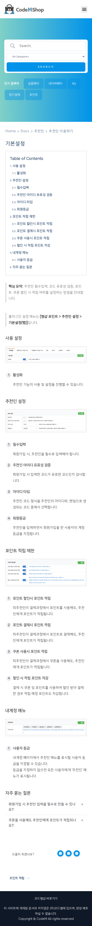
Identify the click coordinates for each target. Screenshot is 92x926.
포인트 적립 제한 (24, 216)
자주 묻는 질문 (22, 267)
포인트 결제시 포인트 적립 (34, 231)
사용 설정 (19, 166)
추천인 (39, 131)
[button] (84, 9)
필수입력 (23, 187)
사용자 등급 (25, 260)
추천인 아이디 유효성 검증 (34, 195)
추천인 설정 (20, 180)
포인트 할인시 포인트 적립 (34, 224)
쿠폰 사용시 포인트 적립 (33, 238)
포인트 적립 (17, 878)
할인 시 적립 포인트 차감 (33, 245)
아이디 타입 (25, 202)
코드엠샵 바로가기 (46, 898)
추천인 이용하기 (61, 131)
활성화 (21, 173)
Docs (25, 131)
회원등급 (23, 209)
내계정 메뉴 (20, 252)
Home (10, 131)
